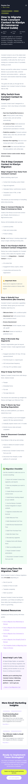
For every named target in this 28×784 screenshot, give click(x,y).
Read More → (6, 724)
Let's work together (14, 777)
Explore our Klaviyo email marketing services (14, 772)
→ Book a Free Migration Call (11, 687)
